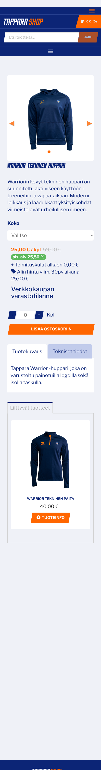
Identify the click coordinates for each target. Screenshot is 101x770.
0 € (91, 21)
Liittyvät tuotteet (30, 408)
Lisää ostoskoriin (51, 329)
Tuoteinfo (53, 517)
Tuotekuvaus (27, 351)
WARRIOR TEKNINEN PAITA (50, 498)
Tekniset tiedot (69, 351)
